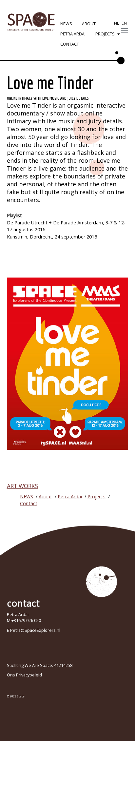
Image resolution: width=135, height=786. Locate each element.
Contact (69, 44)
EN (124, 23)
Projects (105, 34)
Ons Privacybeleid (24, 675)
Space (21, 696)
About (89, 24)
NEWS (66, 24)
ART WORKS (22, 486)
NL (116, 23)
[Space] (31, 21)
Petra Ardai (73, 34)
